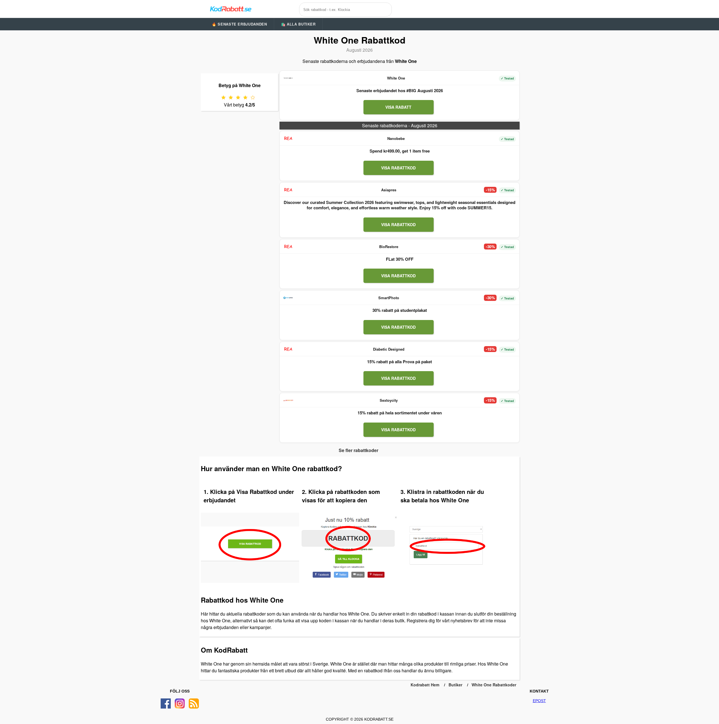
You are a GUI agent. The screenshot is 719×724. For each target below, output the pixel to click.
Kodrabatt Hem (425, 684)
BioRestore (388, 246)
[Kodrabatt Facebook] (165, 703)
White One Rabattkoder (494, 684)
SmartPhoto (388, 297)
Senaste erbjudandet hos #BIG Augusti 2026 (399, 90)
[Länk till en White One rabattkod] (288, 78)
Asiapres (388, 189)
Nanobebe (396, 138)
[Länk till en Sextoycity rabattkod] (288, 400)
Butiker (455, 684)
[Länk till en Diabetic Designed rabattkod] (288, 349)
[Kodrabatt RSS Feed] (193, 703)
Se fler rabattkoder (358, 450)
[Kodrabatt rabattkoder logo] (230, 9)
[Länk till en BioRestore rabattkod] (288, 247)
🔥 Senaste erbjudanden (239, 24)
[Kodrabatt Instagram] (179, 703)
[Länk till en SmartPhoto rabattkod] (288, 298)
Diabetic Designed (388, 349)
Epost (539, 700)
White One (396, 78)
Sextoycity (389, 400)
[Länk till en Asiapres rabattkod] (288, 190)
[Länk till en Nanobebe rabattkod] (288, 138)
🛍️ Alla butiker (298, 24)
